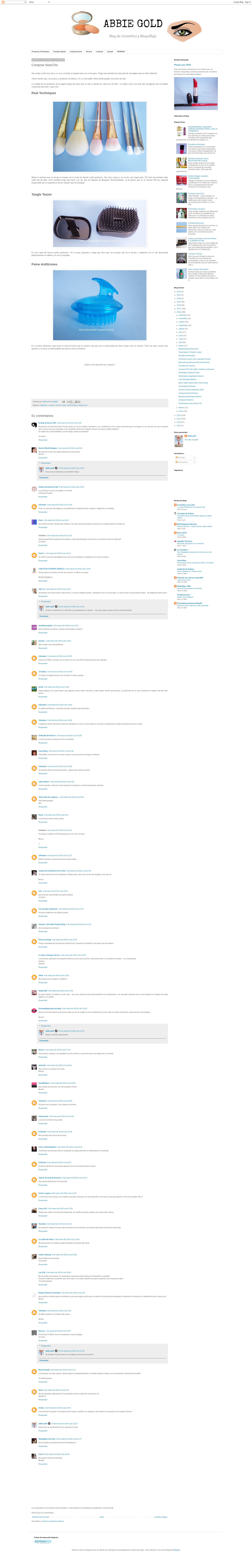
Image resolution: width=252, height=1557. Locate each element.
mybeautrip (43, 1116)
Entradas (181, 458)
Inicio (102, 1517)
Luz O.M (41, 1272)
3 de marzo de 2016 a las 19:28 (59, 720)
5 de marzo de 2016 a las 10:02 (74, 1178)
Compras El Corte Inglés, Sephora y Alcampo (196, 369)
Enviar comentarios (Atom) (53, 1521)
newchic (58, 405)
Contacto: (99, 52)
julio (181, 332)
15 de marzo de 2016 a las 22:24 (64, 1424)
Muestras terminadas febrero (189, 397)
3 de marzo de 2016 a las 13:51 (58, 589)
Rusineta (42, 1224)
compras (51, 405)
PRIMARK (121, 52)
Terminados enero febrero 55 (190, 403)
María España (44, 1370)
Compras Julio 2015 (196, 194)
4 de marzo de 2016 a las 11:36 (78, 871)
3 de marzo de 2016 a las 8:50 (69, 423)
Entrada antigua (161, 1517)
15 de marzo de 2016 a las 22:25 (71, 1031)
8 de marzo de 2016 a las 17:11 (63, 1370)
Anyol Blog (43, 751)
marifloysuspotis (45, 626)
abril (181, 342)
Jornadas (42, 672)
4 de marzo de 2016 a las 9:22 (56, 815)
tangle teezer (83, 405)
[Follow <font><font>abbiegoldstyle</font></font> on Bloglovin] (42, 1543)
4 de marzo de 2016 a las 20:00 (63, 1083)
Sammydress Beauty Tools (189, 373)
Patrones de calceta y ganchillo (190, 578)
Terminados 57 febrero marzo (190, 352)
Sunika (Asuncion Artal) (48, 487)
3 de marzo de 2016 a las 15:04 (58, 641)
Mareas (41, 1331)
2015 (179, 415)
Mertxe (41, 1050)
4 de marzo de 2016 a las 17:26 (57, 1050)
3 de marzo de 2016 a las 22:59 (59, 766)
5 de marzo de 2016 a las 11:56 (60, 1209)
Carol (40, 1454)
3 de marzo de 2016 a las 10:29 (71, 487)
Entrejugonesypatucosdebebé (189, 603)
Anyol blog (181, 561)
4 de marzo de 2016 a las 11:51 (55, 891)
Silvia (40, 975)
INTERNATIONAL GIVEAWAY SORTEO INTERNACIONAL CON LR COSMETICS (202, 129)
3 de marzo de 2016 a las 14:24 (65, 626)
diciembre (183, 315)
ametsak (42, 1065)
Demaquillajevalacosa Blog (49, 1009)
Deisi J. (41, 553)
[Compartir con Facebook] (76, 401)
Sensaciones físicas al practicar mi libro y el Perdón (195, 563)
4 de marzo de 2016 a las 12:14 (78, 924)
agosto (182, 329)
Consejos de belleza (185, 514)
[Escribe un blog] (70, 401)
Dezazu (41, 641)
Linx (40, 891)
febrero (182, 408)
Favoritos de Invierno (186, 366)
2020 (179, 298)
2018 (179, 305)
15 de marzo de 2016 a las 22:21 (71, 468)
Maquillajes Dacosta (46, 1439)
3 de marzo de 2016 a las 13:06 (78, 569)
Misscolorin (182, 533)
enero (181, 411)
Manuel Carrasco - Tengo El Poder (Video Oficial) (194, 526)
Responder (42, 440)
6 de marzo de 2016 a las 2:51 (73, 1293)
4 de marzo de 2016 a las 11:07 (59, 856)
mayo (181, 339)
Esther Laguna (44, 1193)
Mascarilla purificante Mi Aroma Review (194, 362)
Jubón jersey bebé (183, 580)
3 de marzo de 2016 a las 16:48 (56, 687)
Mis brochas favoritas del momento (189, 588)
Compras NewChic (186, 400)
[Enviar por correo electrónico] (68, 401)
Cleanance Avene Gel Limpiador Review (194, 359)
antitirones (43, 405)
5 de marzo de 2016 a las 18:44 (58, 1272)
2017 (179, 309)
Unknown (42, 505)
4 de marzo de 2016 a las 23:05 (69, 1147)
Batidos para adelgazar (185, 597)
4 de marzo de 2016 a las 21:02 (61, 1116)
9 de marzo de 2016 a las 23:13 (56, 1390)
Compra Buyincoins (196, 223)
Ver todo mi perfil (191, 440)
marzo (181, 346)
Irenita (41, 1408)
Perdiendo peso (183, 595)
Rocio (40, 815)
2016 (179, 312)
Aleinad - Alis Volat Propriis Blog (51, 924)
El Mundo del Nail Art (47, 736)
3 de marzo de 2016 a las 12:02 (59, 536)
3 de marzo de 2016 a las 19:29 (69, 736)
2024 (179, 295)
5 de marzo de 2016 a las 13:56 (66, 1239)
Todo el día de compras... (48, 797)
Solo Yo (41, 589)
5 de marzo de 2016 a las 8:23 (59, 1162)
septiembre (183, 325)
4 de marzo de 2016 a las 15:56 (56, 975)
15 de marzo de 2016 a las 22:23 (71, 607)
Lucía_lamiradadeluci (47, 1147)
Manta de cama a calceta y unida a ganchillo (192, 605)
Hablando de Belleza (185, 569)
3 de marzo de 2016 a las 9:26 (70, 448)
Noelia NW (42, 991)
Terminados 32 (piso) (196, 209)
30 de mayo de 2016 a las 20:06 (56, 1454)
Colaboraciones (76, 52)
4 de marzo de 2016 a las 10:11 (59, 830)
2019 (179, 302)
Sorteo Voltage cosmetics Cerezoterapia (198, 177)
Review (89, 52)
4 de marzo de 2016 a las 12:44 (64, 940)
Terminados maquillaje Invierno (190, 376)
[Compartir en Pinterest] (79, 401)
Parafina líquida (59, 52)
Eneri (40, 520)
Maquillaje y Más (184, 586)
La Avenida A (182, 550)
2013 (179, 422)
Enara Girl (42, 1209)
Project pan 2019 (182, 65)
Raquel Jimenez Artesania (49, 1293)
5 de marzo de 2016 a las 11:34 (63, 1193)
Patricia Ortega (44, 940)
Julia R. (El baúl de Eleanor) (49, 1178)
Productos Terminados (40, 52)
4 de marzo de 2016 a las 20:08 (59, 1101)
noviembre (183, 318)
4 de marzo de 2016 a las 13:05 (73, 955)
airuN (40, 687)
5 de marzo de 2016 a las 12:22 (59, 1224)
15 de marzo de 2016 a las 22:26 (71, 1351)
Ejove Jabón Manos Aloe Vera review (193, 383)
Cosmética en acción (186, 505)
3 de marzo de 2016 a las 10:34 (59, 505)
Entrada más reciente (40, 1517)
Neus (40, 1390)
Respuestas (46, 463)
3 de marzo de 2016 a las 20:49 (61, 751)
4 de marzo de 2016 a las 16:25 (74, 1009)
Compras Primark (195, 254)
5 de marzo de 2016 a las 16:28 (64, 1255)
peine (64, 405)
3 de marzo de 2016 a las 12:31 (58, 553)
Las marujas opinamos (47, 909)
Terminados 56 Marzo (187, 386)
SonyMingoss (44, 1083)
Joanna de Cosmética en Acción (51, 871)
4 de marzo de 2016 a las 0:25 (62, 782)
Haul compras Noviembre (198, 269)
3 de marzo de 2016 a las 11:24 (56, 520)
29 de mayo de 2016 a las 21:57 (69, 1439)
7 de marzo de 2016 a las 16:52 (58, 1331)
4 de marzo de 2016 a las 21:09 (59, 1132)
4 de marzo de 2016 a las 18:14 (59, 1065)
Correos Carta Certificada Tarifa (191, 390)
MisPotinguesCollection (187, 524)
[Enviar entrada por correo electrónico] (63, 401)
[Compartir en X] (73, 401)
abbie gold (50, 468)
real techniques (72, 405)
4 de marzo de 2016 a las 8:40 (72, 797)
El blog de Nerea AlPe (47, 423)
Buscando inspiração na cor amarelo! (190, 543)
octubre (182, 322)
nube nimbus (43, 782)
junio (181, 336)
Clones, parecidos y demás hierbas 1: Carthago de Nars (202, 240)
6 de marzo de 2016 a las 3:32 (59, 1311)
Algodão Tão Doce (184, 541)
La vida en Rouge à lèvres (49, 955)
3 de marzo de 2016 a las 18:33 (59, 705)
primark (110, 52)
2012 (179, 426)
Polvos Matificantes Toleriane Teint (189, 571)
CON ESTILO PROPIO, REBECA (51, 569)
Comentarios (182, 462)
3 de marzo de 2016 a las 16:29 (59, 672)
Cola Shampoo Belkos (187, 379)
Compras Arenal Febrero (188, 393)
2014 (179, 419)
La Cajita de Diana (46, 1239)
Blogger (177, 1550)
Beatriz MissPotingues (47, 448)
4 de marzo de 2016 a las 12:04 (70, 909)
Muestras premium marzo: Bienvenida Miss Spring (198, 160)
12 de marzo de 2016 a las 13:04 (58, 1408)
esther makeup (44, 1255)
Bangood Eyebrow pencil (188, 349)
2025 (179, 292)
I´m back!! (180, 535)
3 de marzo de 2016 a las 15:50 (59, 656)
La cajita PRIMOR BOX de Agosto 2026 (191, 507)
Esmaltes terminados (196, 144)
